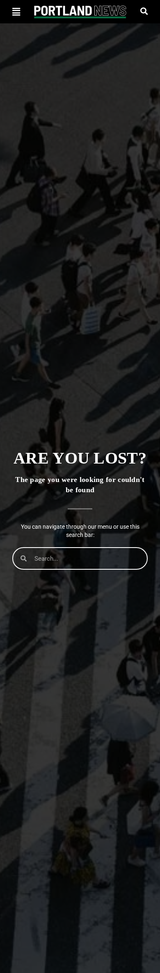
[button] (16, 11)
